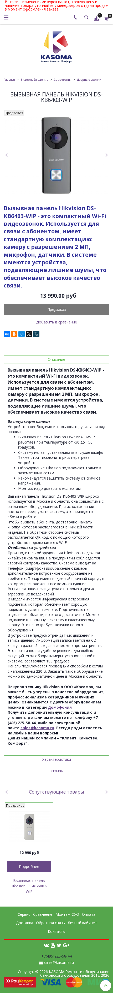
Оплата (88, 914)
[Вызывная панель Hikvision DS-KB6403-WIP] (56, 155)
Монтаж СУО (67, 914)
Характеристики (56, 759)
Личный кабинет (82, 922)
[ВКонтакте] (7, 334)
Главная (9, 79)
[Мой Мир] (21, 334)
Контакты (56, 931)
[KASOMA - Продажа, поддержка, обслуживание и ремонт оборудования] (56, 46)
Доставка (24, 922)
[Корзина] (107, 18)
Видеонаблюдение (34, 79)
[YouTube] (53, 945)
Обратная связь (50, 922)
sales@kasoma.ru (59, 962)
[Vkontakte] (46, 945)
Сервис (24, 914)
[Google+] (66, 945)
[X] (29, 334)
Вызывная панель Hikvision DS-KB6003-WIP (29, 886)
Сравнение (42, 914)
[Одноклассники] (14, 334)
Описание (56, 359)
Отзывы (56, 770)
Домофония (62, 79)
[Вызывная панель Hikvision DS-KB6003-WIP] (29, 826)
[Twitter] (59, 945)
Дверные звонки (89, 79)
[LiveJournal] (36, 334)
